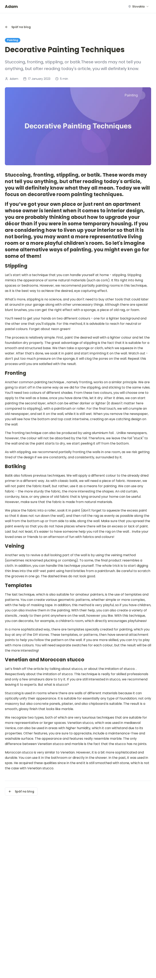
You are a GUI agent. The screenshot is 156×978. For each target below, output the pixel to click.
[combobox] (138, 6)
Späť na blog (21, 27)
